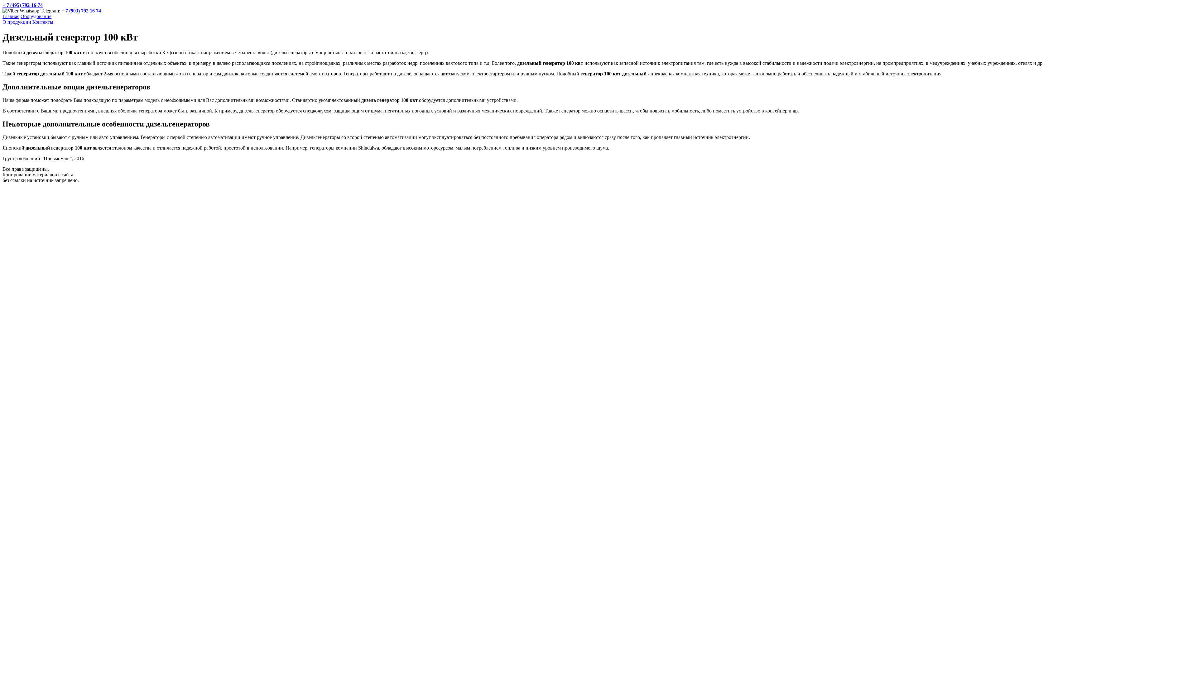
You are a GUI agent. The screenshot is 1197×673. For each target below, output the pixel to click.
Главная (10, 16)
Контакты (42, 22)
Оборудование (36, 16)
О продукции (16, 22)
